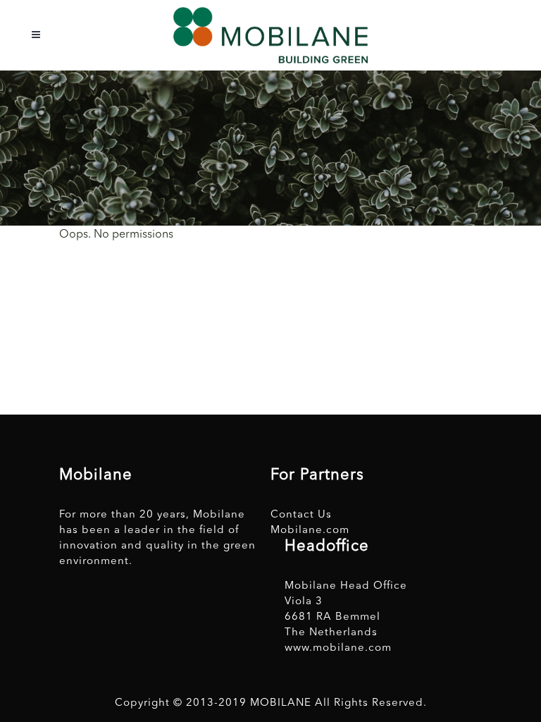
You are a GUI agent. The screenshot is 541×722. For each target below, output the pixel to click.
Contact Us (301, 515)
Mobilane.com (309, 530)
